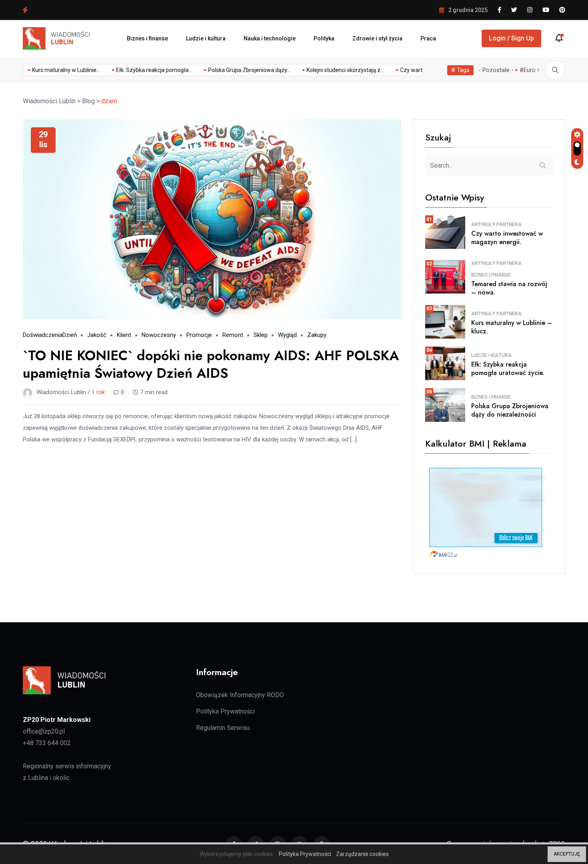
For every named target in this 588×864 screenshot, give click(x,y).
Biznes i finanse (147, 38)
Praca (428, 38)
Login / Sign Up (511, 38)
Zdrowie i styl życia (377, 38)
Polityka (324, 38)
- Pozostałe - (496, 70)
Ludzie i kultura (206, 38)
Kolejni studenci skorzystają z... (324, 70)
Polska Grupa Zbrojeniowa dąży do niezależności (95, 9)
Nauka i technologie (270, 38)
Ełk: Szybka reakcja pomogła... (133, 70)
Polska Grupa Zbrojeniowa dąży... (228, 70)
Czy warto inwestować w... (412, 70)
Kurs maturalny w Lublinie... (45, 70)
